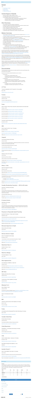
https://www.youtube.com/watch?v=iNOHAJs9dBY (13, 197)
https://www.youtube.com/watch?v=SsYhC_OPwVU (9, 306)
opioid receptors (27, 62)
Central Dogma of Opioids (6, 8)
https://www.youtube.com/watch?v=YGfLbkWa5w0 (15, 114)
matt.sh (3, 397)
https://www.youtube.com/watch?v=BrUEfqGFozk (17, 267)
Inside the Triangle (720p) (10, 178)
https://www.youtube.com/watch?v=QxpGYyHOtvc (11, 131)
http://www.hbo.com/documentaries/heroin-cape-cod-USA (13, 134)
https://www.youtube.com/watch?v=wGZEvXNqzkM (9, 148)
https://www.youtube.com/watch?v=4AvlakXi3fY (9, 314)
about (2, 388)
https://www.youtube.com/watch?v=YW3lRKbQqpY (9, 133)
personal (16, 379)
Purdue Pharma (16, 38)
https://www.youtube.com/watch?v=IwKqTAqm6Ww (14, 160)
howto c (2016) (3, 381)
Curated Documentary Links (7, 11)
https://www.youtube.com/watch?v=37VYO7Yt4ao (15, 116)
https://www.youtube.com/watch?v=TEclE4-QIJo (15, 111)
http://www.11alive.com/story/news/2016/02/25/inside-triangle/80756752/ (16, 174)
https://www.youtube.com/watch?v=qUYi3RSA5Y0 (9, 333)
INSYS (13, 39)
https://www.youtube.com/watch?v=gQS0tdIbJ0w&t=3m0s (14, 57)
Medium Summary (5, 10)
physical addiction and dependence (18, 40)
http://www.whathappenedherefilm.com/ (11, 269)
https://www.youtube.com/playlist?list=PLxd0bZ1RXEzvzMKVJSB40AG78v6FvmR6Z (14, 123)
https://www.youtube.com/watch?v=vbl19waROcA (15, 109)
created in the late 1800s (12, 46)
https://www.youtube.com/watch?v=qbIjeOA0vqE (9, 277)
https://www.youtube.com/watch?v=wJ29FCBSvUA (16, 113)
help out (3, 390)
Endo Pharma (21, 39)
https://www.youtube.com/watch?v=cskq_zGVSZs (9, 282)
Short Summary (5, 9)
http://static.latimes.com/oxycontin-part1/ (7, 92)
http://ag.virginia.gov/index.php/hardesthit (11, 242)
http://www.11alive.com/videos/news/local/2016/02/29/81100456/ (17, 172)
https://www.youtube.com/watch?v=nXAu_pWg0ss (9, 231)
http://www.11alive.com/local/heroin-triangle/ (11, 182)
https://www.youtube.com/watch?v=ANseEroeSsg (9, 341)
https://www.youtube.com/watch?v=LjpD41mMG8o (9, 356)
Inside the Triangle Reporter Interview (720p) (13, 179)
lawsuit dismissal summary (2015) (10, 35)
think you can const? (4, 386)
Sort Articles (11, 394)
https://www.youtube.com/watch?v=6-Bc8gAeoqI (9, 250)
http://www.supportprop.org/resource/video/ (17, 223)
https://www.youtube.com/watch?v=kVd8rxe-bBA (9, 240)
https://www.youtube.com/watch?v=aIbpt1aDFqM (9, 346)
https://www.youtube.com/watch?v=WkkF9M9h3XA (9, 209)
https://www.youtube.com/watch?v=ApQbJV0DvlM (15, 118)
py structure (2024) (4, 383)
